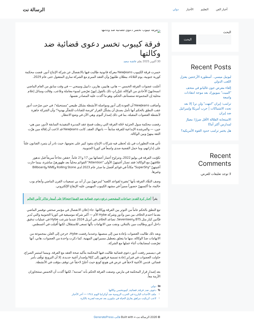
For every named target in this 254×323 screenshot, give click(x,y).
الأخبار (189, 9)
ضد (147, 290)
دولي (176, 9)
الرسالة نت (34, 9)
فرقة (141, 290)
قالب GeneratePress (107, 317)
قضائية (133, 290)
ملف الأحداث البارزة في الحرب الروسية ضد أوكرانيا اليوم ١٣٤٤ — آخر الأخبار (114, 294)
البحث (227, 32)
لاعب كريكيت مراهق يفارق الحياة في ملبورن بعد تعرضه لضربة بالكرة (118, 298)
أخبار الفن (221, 9)
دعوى (153, 290)
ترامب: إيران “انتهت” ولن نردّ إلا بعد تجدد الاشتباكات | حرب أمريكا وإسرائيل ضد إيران (205, 108)
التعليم (204, 9)
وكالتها (112, 290)
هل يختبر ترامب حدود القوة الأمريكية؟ (206, 130)
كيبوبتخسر (122, 290)
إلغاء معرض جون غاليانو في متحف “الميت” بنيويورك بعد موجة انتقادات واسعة (207, 92)
